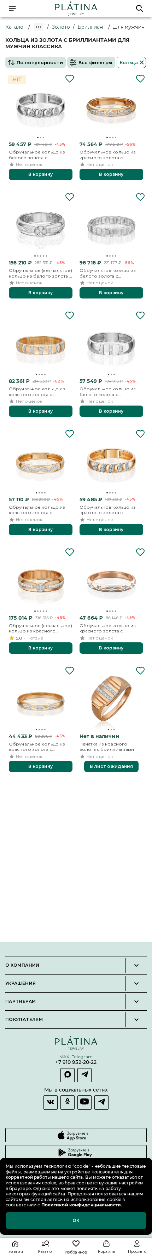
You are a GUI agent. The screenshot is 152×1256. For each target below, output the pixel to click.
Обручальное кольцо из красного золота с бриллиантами (108, 154)
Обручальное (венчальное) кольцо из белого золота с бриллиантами (40, 273)
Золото (61, 27)
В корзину (40, 174)
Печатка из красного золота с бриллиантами (107, 746)
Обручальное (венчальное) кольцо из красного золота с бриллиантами (40, 628)
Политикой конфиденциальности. (81, 1204)
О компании (22, 965)
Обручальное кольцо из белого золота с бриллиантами (37, 154)
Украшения (20, 983)
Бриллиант (91, 27)
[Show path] (38, 27)
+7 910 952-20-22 (76, 1062)
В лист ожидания (111, 766)
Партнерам (20, 1001)
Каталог (15, 27)
